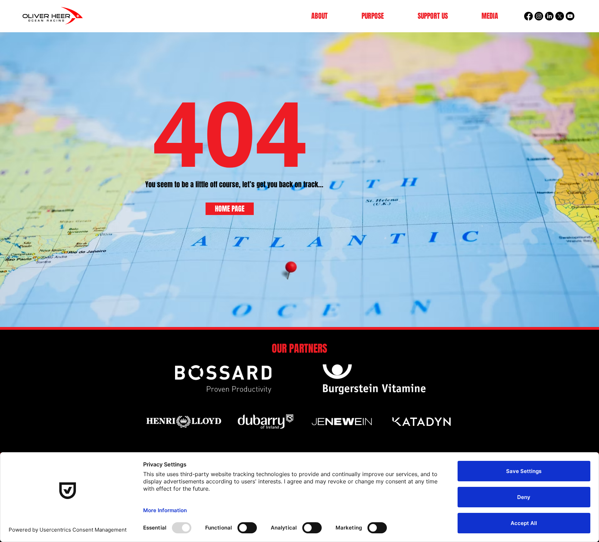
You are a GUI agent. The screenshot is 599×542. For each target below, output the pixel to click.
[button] (319, 16)
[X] (559, 16)
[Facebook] (528, 16)
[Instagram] (539, 16)
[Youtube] (570, 16)
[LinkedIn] (549, 16)
